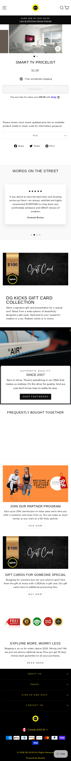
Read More (35, 663)
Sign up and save (35, 695)
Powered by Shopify (35, 758)
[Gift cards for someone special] (35, 552)
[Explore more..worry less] (35, 620)
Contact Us (34, 705)
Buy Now (35, 594)
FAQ (35, 135)
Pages (34, 684)
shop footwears (35, 396)
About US (35, 674)
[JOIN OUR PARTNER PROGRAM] (35, 483)
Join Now (35, 525)
